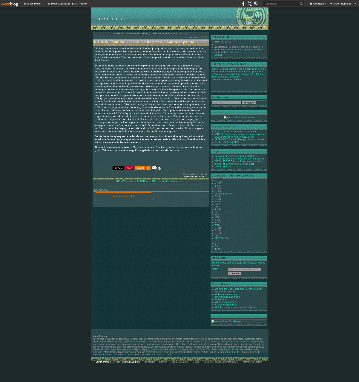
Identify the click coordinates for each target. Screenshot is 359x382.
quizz (217, 248)
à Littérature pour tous (225, 294)
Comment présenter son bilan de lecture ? (235, 156)
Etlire (114, 362)
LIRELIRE (112, 19)
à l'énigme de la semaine (227, 297)
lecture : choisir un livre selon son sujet (234, 164)
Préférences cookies (252, 362)
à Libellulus (220, 299)
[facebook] (243, 3)
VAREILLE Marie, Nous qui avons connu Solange (239, 134)
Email (214, 269)
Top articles (149, 362)
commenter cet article (194, 176)
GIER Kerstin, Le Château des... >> (169, 33)
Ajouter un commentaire (123, 196)
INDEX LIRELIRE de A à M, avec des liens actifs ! (239, 158)
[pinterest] (255, 3)
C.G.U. (196, 362)
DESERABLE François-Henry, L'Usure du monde (239, 139)
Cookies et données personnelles (220, 362)
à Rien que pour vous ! (225, 302)
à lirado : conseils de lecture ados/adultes (235, 307)
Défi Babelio (220, 193)
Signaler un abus (180, 362)
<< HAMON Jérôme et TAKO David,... (132, 33)
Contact (218, 55)
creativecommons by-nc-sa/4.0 (247, 71)
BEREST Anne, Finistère (226, 142)
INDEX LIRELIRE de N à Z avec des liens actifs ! (238, 161)
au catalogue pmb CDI (225, 304)
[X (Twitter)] (249, 3)
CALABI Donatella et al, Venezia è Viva (234, 137)
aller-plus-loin (100, 336)
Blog (216, 41)
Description (220, 47)
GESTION (219, 238)
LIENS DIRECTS (222, 166)
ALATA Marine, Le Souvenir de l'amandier (235, 131)
